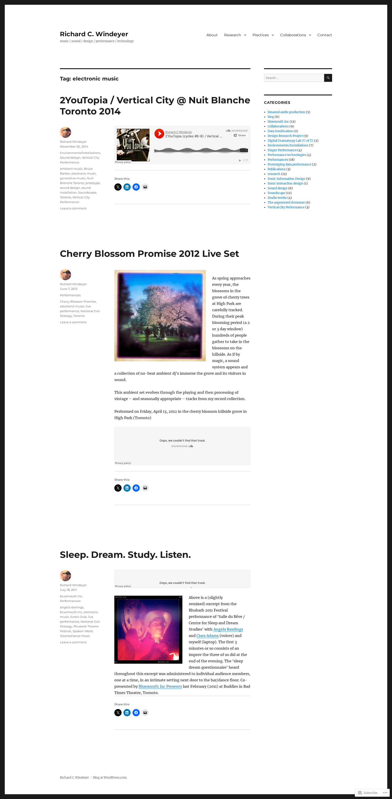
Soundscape (87, 192)
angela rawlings (71, 607)
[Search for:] (294, 78)
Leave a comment (73, 208)
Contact (324, 35)
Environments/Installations (80, 153)
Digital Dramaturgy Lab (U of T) (290, 141)
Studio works (277, 198)
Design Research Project (285, 136)
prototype (93, 183)
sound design (70, 187)
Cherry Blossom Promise (78, 301)
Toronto (65, 197)
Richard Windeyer (73, 141)
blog (271, 117)
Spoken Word (83, 631)
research (274, 174)
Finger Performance (282, 150)
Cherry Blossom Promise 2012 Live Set (149, 253)
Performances (70, 295)
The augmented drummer (286, 202)
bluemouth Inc (71, 596)
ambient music (71, 168)
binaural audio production (286, 112)
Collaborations (293, 35)
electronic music (83, 173)
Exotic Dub (78, 617)
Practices (260, 35)
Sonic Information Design (286, 179)
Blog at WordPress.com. (110, 778)
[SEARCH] (328, 78)
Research (232, 35)
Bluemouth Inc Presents (160, 686)
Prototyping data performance (289, 164)
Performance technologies (287, 155)
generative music (73, 178)
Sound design (70, 157)
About (212, 35)
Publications (277, 169)
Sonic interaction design (285, 183)
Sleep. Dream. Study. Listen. (125, 554)
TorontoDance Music (75, 636)
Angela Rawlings (228, 629)
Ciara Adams (207, 635)
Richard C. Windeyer (94, 34)
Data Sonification (280, 131)
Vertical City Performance (286, 207)
